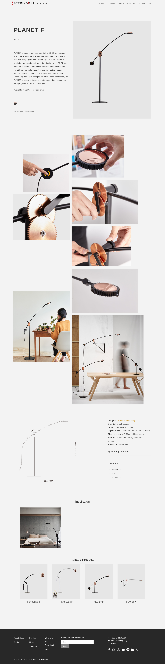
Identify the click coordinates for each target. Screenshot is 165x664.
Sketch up (116, 469)
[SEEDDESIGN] (35, 5)
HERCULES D (33, 602)
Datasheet (116, 478)
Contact (141, 4)
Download (49, 645)
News (112, 4)
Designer (18, 642)
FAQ (47, 649)
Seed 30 (33, 646)
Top (159, 658)
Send (65, 646)
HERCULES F (66, 602)
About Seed (19, 638)
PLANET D (99, 602)
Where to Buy (124, 4)
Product (102, 4)
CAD (114, 474)
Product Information (25, 112)
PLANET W (131, 602)
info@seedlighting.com (121, 640)
